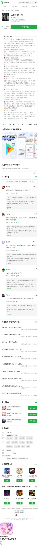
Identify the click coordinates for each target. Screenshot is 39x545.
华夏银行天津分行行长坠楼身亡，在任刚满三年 (12, 371)
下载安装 (23, 20)
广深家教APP (7, 498)
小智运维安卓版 (32, 476)
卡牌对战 (29, 442)
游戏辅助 (29, 438)
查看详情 (33, 408)
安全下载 (25, 27)
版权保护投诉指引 (19, 512)
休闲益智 (9, 446)
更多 (36, 177)
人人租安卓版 (32, 498)
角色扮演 (22, 438)
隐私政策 (8, 456)
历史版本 (29, 124)
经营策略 (9, 438)
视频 (35, 124)
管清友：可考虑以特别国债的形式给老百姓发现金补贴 (12, 393)
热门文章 (20, 124)
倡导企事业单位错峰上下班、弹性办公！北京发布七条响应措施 (12, 349)
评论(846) (12, 124)
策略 (28, 446)
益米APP (19, 476)
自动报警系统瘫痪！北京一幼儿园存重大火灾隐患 (12, 335)
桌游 (15, 438)
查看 (7, 481)
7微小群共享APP (7, 476)
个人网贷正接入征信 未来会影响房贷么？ (12, 364)
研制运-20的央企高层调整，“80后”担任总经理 (12, 379)
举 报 (1, 542)
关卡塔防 (17, 446)
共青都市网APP (19, 498)
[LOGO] (5, 2)
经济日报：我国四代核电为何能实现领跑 (12, 327)
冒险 (8, 442)
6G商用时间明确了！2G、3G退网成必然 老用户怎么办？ (12, 357)
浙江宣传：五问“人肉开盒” (10, 342)
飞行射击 (14, 442)
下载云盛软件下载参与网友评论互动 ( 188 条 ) (19, 182)
